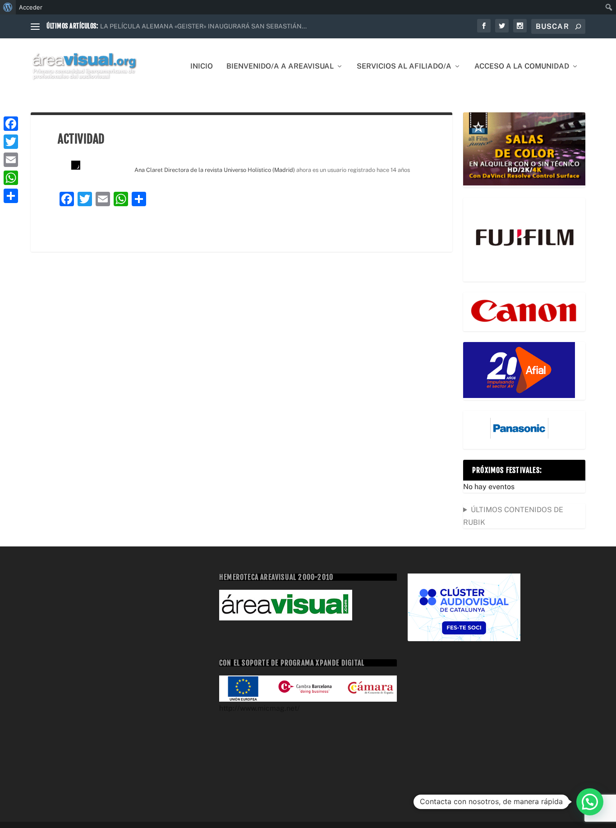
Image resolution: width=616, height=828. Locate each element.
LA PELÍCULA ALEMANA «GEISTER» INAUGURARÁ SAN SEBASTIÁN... (203, 26)
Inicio (201, 66)
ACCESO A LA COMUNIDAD (521, 66)
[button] (589, 801)
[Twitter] (11, 142)
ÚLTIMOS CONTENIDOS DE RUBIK (513, 515)
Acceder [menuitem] (30, 7)
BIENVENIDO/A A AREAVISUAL (280, 66)
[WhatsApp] (11, 178)
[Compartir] (11, 196)
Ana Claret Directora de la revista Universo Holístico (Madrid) (214, 170)
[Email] (11, 160)
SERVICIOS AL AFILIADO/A (404, 66)
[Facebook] (11, 124)
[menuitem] (8, 7)
